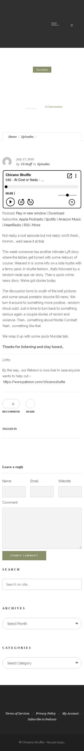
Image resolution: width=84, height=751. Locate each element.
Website (64, 481)
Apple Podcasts (31, 219)
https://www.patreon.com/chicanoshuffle (34, 382)
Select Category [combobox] (19, 663)
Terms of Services (17, 713)
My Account (70, 713)
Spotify (51, 219)
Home (12, 136)
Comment (10, 502)
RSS (27, 225)
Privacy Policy (46, 713)
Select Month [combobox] (17, 624)
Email (34, 481)
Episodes (27, 136)
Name (6, 481)
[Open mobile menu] (56, 24)
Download (56, 213)
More (36, 225)
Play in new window (31, 213)
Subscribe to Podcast (42, 719)
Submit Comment (24, 555)
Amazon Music (70, 219)
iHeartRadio (12, 225)
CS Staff (31, 106)
